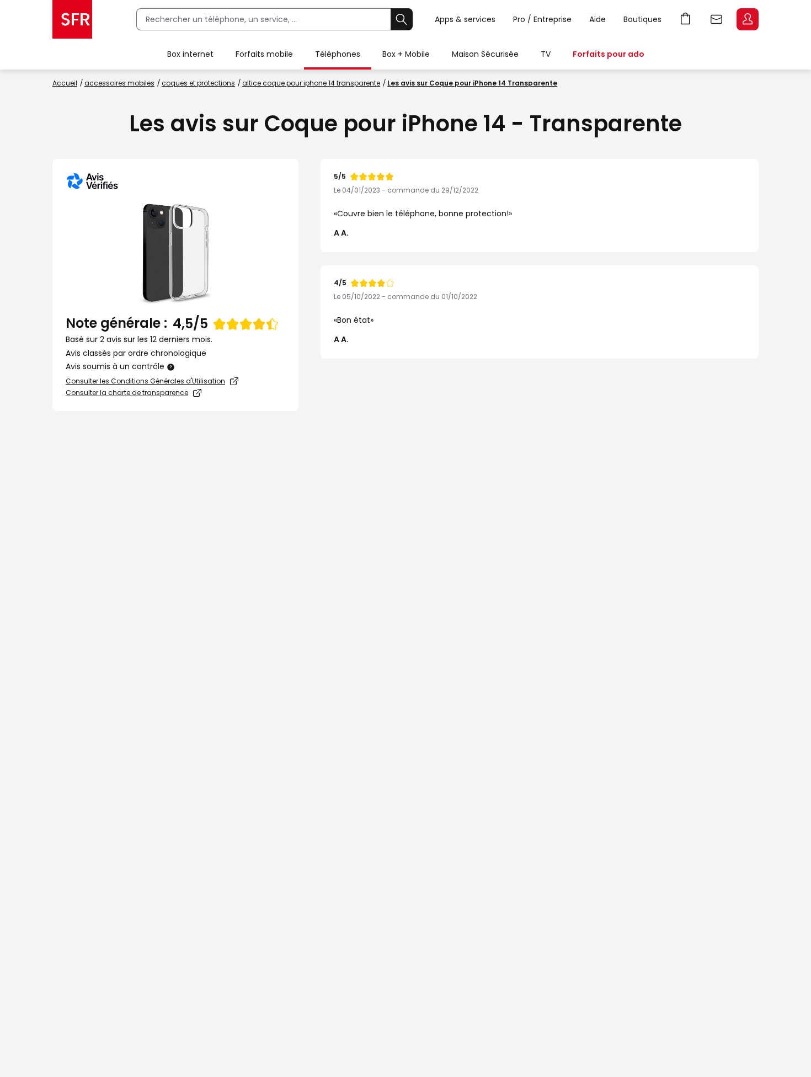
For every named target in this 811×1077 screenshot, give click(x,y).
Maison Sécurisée (485, 54)
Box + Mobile (406, 54)
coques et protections (198, 83)
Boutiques (642, 19)
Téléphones (337, 54)
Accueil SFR (72, 19)
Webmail (716, 19)
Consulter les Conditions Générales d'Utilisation (145, 381)
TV (546, 54)
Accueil (64, 83)
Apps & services (465, 19)
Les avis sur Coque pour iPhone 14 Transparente (472, 83)
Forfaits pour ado (608, 54)
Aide (597, 19)
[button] (171, 367)
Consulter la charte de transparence (127, 392)
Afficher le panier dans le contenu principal (685, 19)
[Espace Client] (746, 19)
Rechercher (402, 19)
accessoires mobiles (119, 83)
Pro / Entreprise (542, 19)
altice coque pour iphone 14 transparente (311, 83)
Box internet (190, 54)
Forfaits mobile (264, 54)
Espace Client (747, 19)
